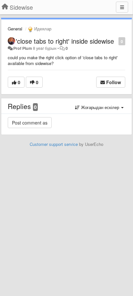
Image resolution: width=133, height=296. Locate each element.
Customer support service (54, 144)
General (15, 29)
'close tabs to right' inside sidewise (65, 41)
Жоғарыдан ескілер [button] (100, 107)
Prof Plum (22, 48)
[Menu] (122, 7)
